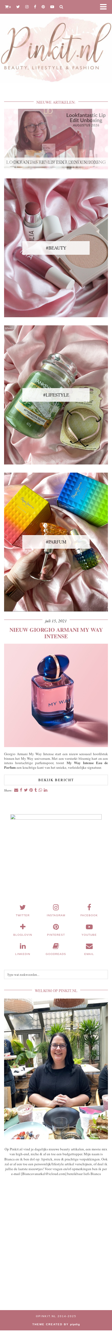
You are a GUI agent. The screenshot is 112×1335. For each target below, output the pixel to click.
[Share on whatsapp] (40, 790)
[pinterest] (43, 6)
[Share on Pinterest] (31, 790)
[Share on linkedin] (45, 790)
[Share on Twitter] (26, 790)
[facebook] (35, 6)
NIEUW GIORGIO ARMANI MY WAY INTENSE (56, 633)
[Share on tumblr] (36, 790)
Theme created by (56, 1324)
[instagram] (27, 6)
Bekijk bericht (56, 779)
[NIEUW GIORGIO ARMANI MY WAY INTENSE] (56, 745)
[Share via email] (16, 790)
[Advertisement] (56, 1246)
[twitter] (18, 6)
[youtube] (52, 6)
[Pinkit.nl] (56, 45)
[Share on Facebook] (21, 790)
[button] (105, 7)
